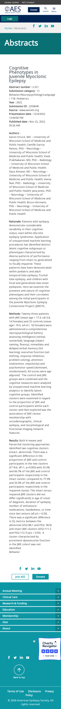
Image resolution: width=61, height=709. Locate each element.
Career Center (12, 2)
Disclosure (34, 691)
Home (8, 28)
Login (9, 18)
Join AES (20, 576)
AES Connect (28, 2)
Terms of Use (15, 691)
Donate (33, 9)
